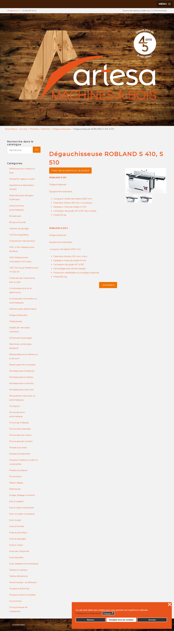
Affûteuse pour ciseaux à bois (22, 170)
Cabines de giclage (19, 228)
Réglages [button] (108, 613)
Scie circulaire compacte (22, 514)
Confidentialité (18, 625)
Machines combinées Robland (20, 346)
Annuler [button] (152, 620)
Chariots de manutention (22, 241)
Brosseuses (15, 216)
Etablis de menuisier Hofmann (19, 329)
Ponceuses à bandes (20, 429)
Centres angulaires (19, 234)
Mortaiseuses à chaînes (21, 377)
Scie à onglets (16, 501)
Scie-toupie (15, 520)
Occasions (14, 406)
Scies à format (16, 526)
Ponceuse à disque (19, 422)
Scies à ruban (16, 545)
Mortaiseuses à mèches (21, 383)
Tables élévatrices (18, 576)
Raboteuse (15, 489)
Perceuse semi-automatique (17, 414)
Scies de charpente (19, 551)
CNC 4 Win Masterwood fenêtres (21, 249)
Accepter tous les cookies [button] (121, 620)
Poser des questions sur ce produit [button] (70, 170)
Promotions (15, 476)
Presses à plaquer (18, 470)
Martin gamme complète (22, 364)
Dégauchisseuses (18, 315)
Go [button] (36, 149)
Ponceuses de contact (20, 441)
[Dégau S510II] (146, 198)
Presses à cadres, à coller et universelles (23, 462)
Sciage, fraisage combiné (22, 495)
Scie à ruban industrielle (21, 507)
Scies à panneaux (18, 532)
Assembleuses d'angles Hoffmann (21, 197)
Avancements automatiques (16, 207)
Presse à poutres (18, 447)
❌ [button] (170, 604)
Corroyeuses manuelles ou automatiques (23, 300)
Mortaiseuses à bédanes (21, 371)
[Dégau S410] (146, 180)
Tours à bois (15, 601)
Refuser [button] (90, 620)
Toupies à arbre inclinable (22, 595)
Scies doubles (16, 557)
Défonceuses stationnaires (23, 309)
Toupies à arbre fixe (19, 588)
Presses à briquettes (19, 453)
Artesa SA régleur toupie (22, 179)
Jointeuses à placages (20, 338)
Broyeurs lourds (17, 222)
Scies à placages (17, 538)
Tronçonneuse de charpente (18, 609)
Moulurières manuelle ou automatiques (22, 397)
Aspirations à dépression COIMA (21, 187)
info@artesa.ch (13, 11)
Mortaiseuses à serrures (21, 389)
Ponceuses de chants (20, 435)
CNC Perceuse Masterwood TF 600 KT (23, 269)
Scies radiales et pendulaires (23, 563)
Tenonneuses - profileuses (22, 582)
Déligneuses (15, 321)
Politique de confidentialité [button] (88, 613)
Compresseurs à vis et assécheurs (20, 290)
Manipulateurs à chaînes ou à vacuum (23, 356)
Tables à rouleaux (18, 570)
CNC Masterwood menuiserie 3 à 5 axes (20, 259)
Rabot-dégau (16, 482)
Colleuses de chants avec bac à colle (22, 280)
